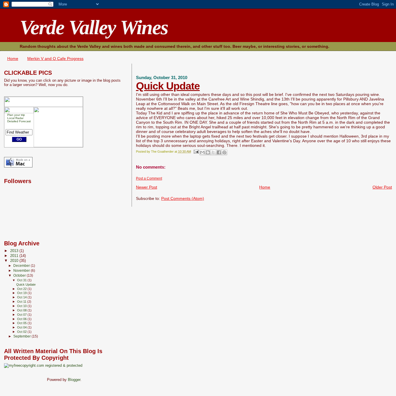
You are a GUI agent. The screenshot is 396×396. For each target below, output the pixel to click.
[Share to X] (213, 152)
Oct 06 (22, 319)
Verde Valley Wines (94, 27)
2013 (14, 251)
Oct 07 (22, 314)
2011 (14, 256)
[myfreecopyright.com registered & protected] (43, 365)
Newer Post (146, 187)
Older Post (382, 187)
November (22, 271)
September (22, 336)
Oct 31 (22, 280)
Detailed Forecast (19, 121)
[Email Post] (196, 151)
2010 (14, 261)
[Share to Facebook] (219, 152)
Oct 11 (22, 301)
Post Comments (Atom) (182, 198)
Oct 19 (22, 293)
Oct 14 (22, 297)
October (20, 275)
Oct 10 (22, 306)
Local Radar (15, 118)
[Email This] (202, 152)
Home (12, 58)
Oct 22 (22, 289)
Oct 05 (22, 323)
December (22, 266)
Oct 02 (22, 331)
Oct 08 (22, 310)
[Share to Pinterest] (224, 152)
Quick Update (168, 86)
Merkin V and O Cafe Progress (55, 58)
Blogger (74, 379)
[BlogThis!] (208, 152)
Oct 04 (22, 327)
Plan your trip (16, 114)
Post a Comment (149, 178)
